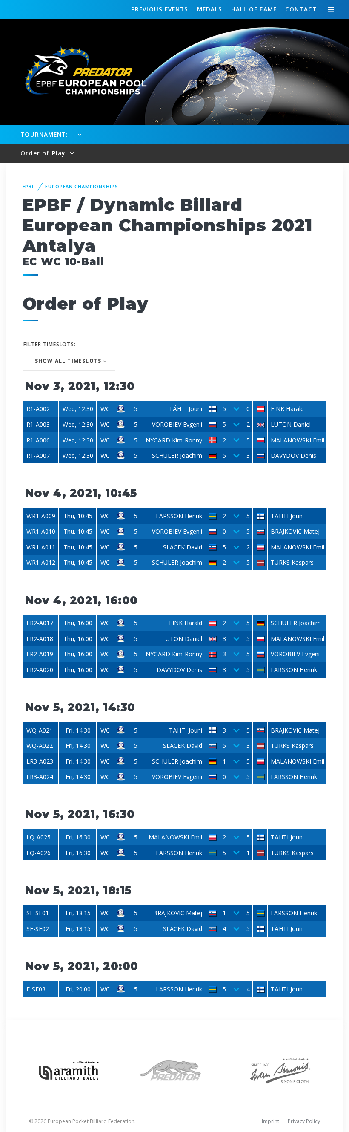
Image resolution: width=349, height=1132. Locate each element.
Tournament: (44, 134)
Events (159, 9)
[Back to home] (80, 71)
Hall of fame (254, 9)
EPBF (29, 186)
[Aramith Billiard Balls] (69, 1070)
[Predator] (174, 1070)
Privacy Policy (304, 1121)
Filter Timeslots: (49, 344)
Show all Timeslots (68, 361)
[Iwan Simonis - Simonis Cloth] (280, 1070)
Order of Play (43, 153)
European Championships (81, 186)
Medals (210, 9)
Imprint (270, 1121)
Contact (301, 9)
